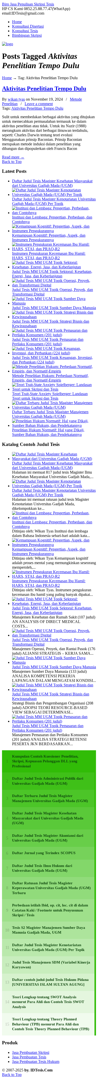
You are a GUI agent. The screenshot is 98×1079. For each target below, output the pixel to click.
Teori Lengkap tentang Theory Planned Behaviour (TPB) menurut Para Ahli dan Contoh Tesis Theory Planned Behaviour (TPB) (50, 1024)
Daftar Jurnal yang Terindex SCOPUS (43, 853)
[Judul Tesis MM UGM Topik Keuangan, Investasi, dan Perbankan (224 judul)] (54, 353)
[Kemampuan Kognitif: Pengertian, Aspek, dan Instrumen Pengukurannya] (54, 231)
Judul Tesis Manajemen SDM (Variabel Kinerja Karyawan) (51, 964)
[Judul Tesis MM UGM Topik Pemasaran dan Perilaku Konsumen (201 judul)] (54, 335)
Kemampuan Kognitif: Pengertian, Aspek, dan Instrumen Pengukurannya (48, 237)
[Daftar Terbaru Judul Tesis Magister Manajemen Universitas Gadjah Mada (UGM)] (54, 407)
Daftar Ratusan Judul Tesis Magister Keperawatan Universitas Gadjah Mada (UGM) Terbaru (51, 888)
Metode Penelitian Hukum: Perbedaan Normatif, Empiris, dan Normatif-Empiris (50, 378)
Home (7, 78)
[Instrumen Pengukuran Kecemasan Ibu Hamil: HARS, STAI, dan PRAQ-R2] (54, 249)
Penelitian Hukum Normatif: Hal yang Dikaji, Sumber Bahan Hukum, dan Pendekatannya (48, 432)
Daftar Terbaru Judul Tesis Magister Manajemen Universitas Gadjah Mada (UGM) (50, 414)
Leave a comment (39, 104)
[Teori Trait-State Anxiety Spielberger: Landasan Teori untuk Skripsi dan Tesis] (54, 389)
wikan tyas (16, 99)
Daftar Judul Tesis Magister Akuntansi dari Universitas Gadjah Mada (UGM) (47, 838)
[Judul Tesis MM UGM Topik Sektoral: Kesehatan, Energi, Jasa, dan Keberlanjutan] (54, 267)
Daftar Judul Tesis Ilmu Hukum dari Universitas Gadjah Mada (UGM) (42, 868)
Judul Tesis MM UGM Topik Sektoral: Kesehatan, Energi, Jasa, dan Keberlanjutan (52, 273)
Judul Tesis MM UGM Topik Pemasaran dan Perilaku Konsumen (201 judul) (47, 341)
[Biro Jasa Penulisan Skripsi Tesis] (7, 44)
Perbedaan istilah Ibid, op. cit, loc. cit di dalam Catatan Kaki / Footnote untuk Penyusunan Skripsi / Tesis (50, 910)
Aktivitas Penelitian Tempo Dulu (44, 88)
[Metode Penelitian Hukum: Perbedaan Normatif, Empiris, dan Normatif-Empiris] (54, 371)
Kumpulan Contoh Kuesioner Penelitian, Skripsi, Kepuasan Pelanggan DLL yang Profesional (45, 761)
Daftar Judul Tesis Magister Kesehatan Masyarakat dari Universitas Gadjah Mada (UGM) (52, 183)
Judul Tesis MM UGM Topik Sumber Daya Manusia (54, 308)
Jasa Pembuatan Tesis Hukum (35, 1061)
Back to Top (12, 161)
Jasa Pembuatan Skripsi (30, 1052)
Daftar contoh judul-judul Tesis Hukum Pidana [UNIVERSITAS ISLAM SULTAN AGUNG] (50, 982)
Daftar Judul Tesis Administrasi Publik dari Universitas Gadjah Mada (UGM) (47, 780)
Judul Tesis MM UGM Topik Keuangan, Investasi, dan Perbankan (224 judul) (52, 359)
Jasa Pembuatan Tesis (29, 1057)
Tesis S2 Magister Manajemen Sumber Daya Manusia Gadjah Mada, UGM (48, 930)
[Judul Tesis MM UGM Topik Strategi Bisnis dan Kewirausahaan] (54, 317)
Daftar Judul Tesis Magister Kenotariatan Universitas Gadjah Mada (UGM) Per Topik (54, 201)
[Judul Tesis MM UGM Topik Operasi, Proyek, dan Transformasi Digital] (54, 285)
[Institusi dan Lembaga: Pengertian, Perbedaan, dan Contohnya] (54, 213)
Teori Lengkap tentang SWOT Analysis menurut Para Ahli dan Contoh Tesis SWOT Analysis (48, 1002)
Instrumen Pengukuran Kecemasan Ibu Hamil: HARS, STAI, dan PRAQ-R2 (48, 255)
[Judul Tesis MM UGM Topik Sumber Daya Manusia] (54, 303)
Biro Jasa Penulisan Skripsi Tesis (28, 4)
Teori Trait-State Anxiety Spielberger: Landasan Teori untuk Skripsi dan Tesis (50, 396)
